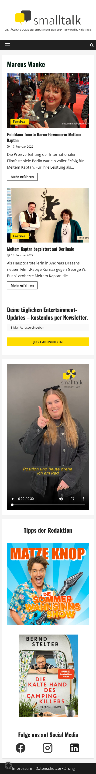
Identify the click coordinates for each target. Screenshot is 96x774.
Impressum (22, 768)
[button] (7, 45)
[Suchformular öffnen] (92, 45)
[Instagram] (47, 748)
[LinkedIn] (74, 748)
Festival (20, 121)
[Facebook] (20, 748)
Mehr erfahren (24, 177)
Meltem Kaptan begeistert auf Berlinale (48, 215)
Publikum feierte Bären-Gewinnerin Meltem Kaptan (48, 100)
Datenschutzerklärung (55, 768)
